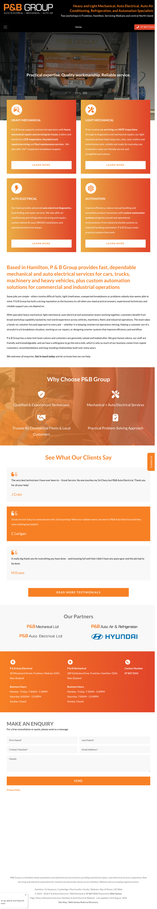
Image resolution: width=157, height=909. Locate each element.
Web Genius (116, 893)
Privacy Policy (13, 790)
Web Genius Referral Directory (83, 902)
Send (78, 781)
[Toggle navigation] (5, 27)
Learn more (41, 165)
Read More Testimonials (78, 592)
